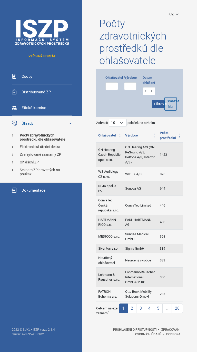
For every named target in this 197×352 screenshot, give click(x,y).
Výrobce (130, 78)
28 (177, 308)
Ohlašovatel (114, 78)
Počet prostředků (168, 135)
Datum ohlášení (149, 80)
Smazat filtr (172, 104)
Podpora (173, 334)
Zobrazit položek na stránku (125, 123)
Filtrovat (159, 104)
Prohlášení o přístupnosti (134, 329)
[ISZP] (42, 32)
